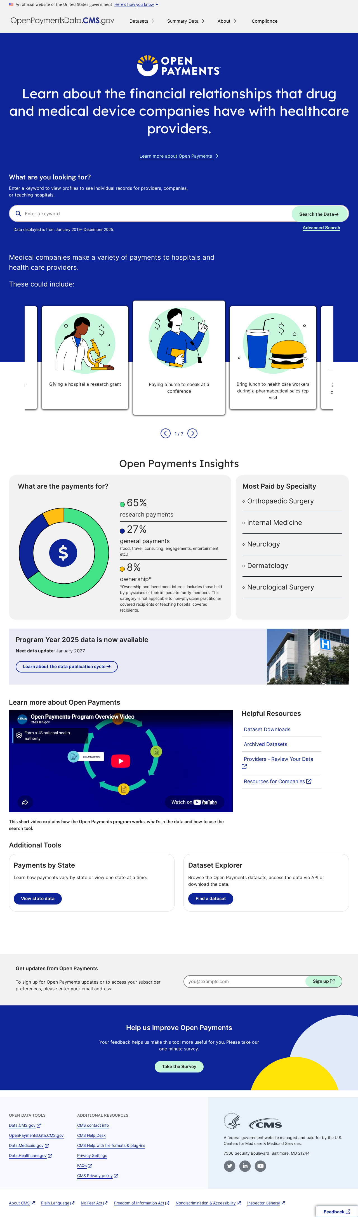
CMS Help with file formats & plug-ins (111, 1145)
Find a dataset (211, 898)
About (224, 21)
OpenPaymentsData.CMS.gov (36, 1135)
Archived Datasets (265, 744)
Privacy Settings (92, 1155)
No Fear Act (91, 1203)
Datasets (138, 21)
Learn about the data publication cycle (65, 666)
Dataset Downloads (267, 729)
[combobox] (179, 213)
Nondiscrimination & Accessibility (206, 1203)
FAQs (82, 1165)
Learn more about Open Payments (176, 156)
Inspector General (263, 1203)
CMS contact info (93, 1125)
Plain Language (55, 1203)
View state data (38, 898)
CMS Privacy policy (95, 1175)
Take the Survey (179, 1066)
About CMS (19, 1203)
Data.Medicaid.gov (26, 1145)
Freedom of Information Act (139, 1203)
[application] (66, 553)
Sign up (321, 981)
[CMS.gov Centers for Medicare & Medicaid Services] (265, 1127)
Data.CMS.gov (22, 1125)
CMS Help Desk (91, 1135)
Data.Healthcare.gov (28, 1155)
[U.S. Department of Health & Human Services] (232, 1127)
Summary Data (183, 21)
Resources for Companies (279, 781)
